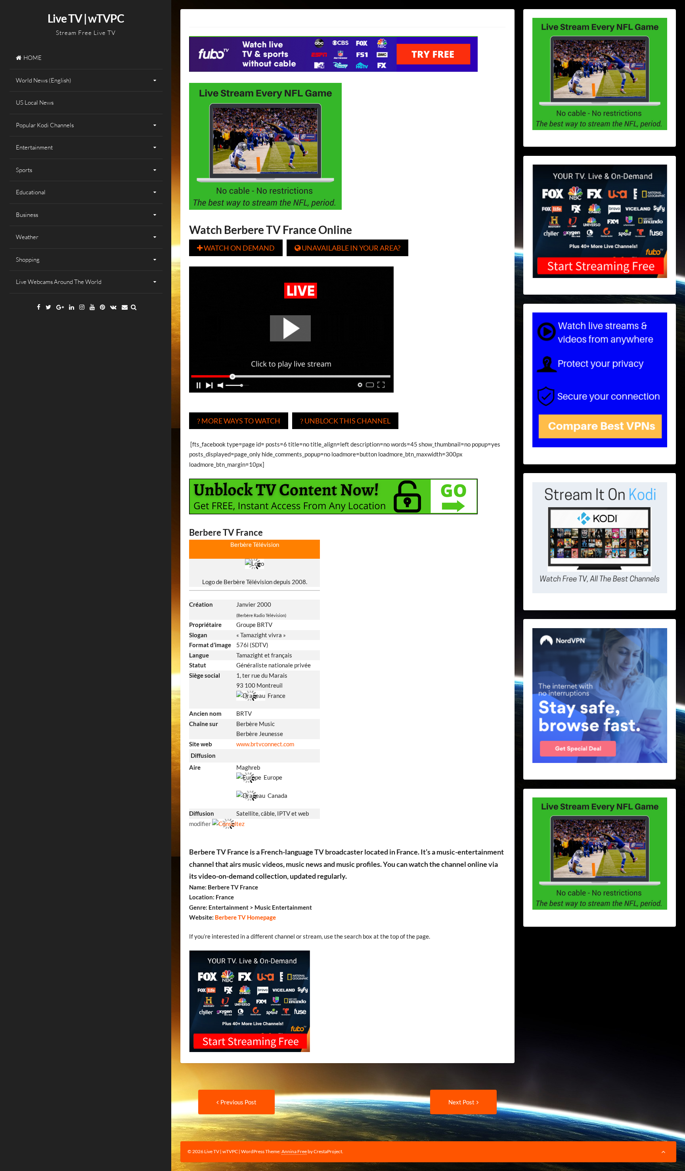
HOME (32, 57)
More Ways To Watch (238, 420)
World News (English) (43, 80)
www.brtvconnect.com (265, 743)
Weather (27, 237)
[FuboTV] (249, 1057)
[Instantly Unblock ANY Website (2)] (333, 519)
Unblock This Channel (345, 420)
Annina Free (294, 1151)
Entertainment (34, 147)
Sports (24, 170)
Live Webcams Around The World (58, 282)
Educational (31, 192)
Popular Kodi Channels (45, 125)
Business (27, 214)
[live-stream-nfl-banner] (265, 215)
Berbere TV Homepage (245, 917)
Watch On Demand (236, 247)
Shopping (28, 259)
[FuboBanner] (333, 77)
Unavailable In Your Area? (347, 247)
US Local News (35, 102)
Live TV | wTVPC (86, 18)
